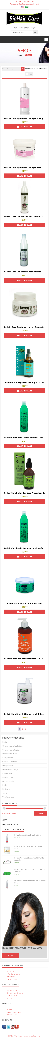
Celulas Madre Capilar (11, 750)
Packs (4, 785)
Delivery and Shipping (15, 993)
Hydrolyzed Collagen (10, 769)
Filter (40, 813)
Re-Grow (6, 789)
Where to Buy (12, 990)
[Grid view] (27, 74)
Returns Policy (12, 996)
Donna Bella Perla (9, 754)
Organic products (9, 781)
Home (19, 55)
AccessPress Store (35, 1036)
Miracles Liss (7, 777)
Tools (4, 793)
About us (10, 971)
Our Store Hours (13, 974)
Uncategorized (8, 797)
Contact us (11, 998)
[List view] (31, 74)
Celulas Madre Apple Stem (12, 746)
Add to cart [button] (25, 127)
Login (33, 27)
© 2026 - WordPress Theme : (18, 1036)
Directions (11, 976)
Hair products (7, 765)
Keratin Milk (7, 773)
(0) (28, 27)
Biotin (4, 742)
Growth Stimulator (9, 761)
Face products (8, 758)
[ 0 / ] (19, 27)
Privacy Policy (12, 979)
